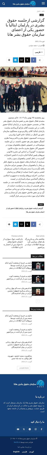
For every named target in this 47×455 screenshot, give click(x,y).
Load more (24, 368)
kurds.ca (17, 442)
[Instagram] (36, 429)
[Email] (21, 60)
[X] (27, 60)
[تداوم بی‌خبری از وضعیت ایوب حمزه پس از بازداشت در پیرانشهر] (38, 279)
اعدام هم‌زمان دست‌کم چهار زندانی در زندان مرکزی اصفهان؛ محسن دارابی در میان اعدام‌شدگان (19, 290)
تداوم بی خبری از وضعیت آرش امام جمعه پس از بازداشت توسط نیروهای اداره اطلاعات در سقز (18, 265)
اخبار (38, 11)
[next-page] (37, 301)
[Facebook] (33, 60)
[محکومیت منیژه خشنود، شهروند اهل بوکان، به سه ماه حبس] (38, 359)
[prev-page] (41, 301)
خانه (43, 11)
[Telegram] (15, 60)
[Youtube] (18, 429)
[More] (9, 60)
